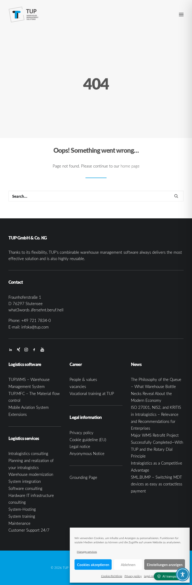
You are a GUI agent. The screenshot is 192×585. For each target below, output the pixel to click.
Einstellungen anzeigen (164, 564)
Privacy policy (133, 576)
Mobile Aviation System (28, 407)
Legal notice (151, 576)
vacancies (78, 386)
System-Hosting (22, 509)
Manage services (87, 551)
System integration (24, 481)
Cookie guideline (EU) (88, 439)
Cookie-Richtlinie (111, 576)
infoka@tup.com (35, 327)
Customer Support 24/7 (28, 530)
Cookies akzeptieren (93, 564)
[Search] (96, 196)
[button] (181, 14)
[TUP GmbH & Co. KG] (23, 14)
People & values (83, 379)
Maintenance (19, 523)
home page (130, 166)
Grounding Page (83, 477)
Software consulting (25, 488)
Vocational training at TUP (92, 393)
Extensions (17, 414)
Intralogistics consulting (28, 453)
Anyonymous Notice (87, 453)
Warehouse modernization (30, 474)
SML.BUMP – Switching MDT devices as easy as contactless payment (156, 484)
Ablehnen (128, 564)
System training (21, 516)
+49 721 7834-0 (36, 320)
